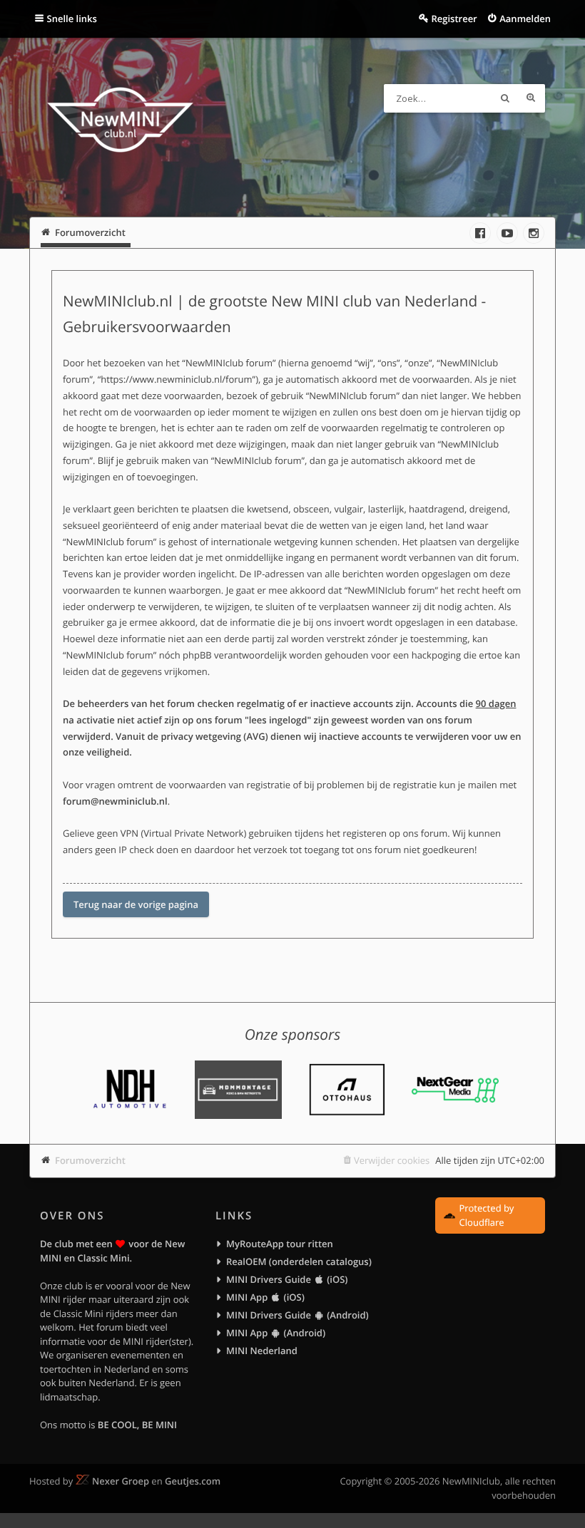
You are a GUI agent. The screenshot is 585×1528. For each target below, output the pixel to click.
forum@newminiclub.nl (115, 801)
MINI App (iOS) (265, 1297)
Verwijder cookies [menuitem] (391, 1160)
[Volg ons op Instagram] (533, 233)
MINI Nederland (261, 1350)
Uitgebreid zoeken (531, 98)
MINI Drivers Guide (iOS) (286, 1279)
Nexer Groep (120, 1481)
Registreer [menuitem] (454, 18)
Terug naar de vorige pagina (135, 904)
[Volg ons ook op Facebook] (480, 233)
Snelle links (72, 18)
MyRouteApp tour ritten (279, 1243)
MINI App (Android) (275, 1332)
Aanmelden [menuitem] (525, 18)
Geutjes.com (192, 1481)
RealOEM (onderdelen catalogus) (299, 1261)
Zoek (505, 98)
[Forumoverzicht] (120, 122)
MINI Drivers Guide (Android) (297, 1314)
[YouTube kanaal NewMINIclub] (507, 233)
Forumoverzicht (90, 1160)
